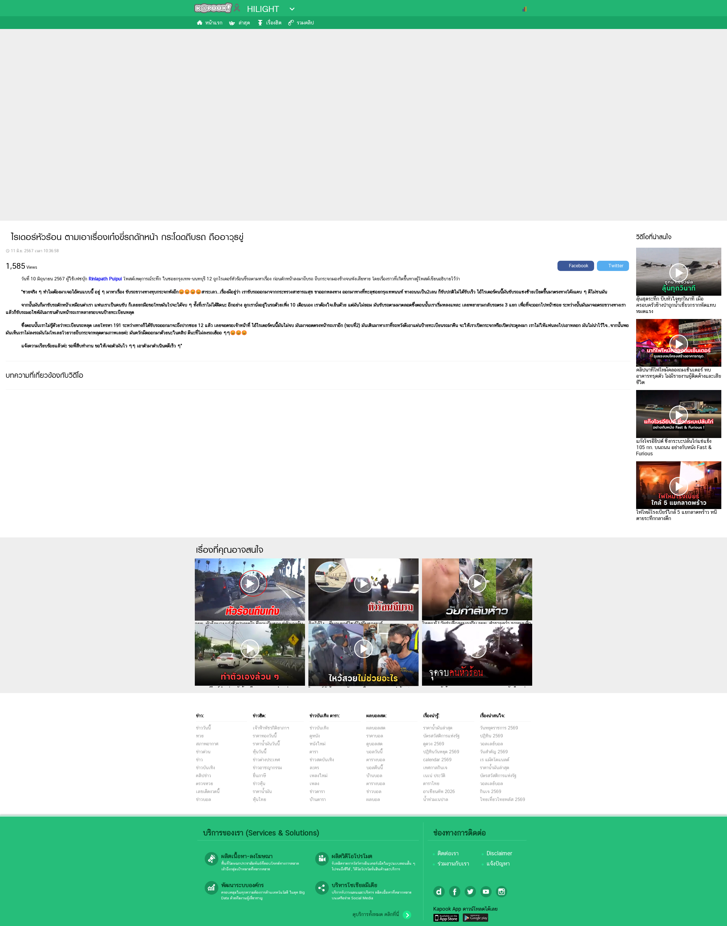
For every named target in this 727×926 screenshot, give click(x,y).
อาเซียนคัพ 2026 (439, 791)
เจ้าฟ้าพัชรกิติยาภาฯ (271, 728)
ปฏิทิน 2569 (491, 736)
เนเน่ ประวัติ (434, 775)
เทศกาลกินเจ (435, 767)
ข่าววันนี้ (203, 728)
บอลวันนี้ (374, 751)
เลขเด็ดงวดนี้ (208, 791)
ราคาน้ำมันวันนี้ (266, 743)
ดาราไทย (431, 783)
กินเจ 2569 (490, 791)
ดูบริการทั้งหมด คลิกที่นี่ (375, 914)
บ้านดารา (318, 799)
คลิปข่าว (203, 775)
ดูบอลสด (374, 743)
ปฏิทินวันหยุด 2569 (441, 751)
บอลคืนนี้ (374, 767)
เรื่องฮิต (273, 23)
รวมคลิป (305, 23)
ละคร (314, 767)
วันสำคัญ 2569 (494, 751)
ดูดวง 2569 (433, 743)
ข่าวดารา (317, 791)
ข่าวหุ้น (259, 783)
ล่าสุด (244, 23)
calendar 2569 (437, 759)
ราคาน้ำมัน (262, 791)
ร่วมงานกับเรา (453, 863)
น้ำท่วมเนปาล (435, 799)
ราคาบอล (374, 736)
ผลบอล (373, 799)
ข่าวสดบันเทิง (322, 759)
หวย (200, 736)
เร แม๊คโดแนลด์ (494, 759)
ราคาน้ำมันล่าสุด (437, 728)
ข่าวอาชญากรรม (267, 767)
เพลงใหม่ (318, 775)
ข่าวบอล (203, 799)
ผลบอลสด (375, 728)
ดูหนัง (315, 736)
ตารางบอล (375, 759)
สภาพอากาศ (207, 743)
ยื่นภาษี (259, 775)
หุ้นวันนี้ (259, 751)
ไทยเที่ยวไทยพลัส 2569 (502, 799)
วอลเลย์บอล (491, 743)
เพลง (314, 783)
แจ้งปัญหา (498, 863)
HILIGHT (263, 9)
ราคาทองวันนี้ (265, 736)
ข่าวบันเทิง (205, 767)
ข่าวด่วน (203, 751)
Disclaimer (499, 853)
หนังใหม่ (317, 743)
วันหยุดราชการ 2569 (499, 728)
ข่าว (199, 759)
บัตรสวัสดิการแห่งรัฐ (441, 736)
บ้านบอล (374, 775)
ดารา (314, 751)
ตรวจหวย (204, 783)
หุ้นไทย (259, 799)
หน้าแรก (213, 23)
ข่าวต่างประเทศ (266, 759)
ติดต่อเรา (448, 853)
